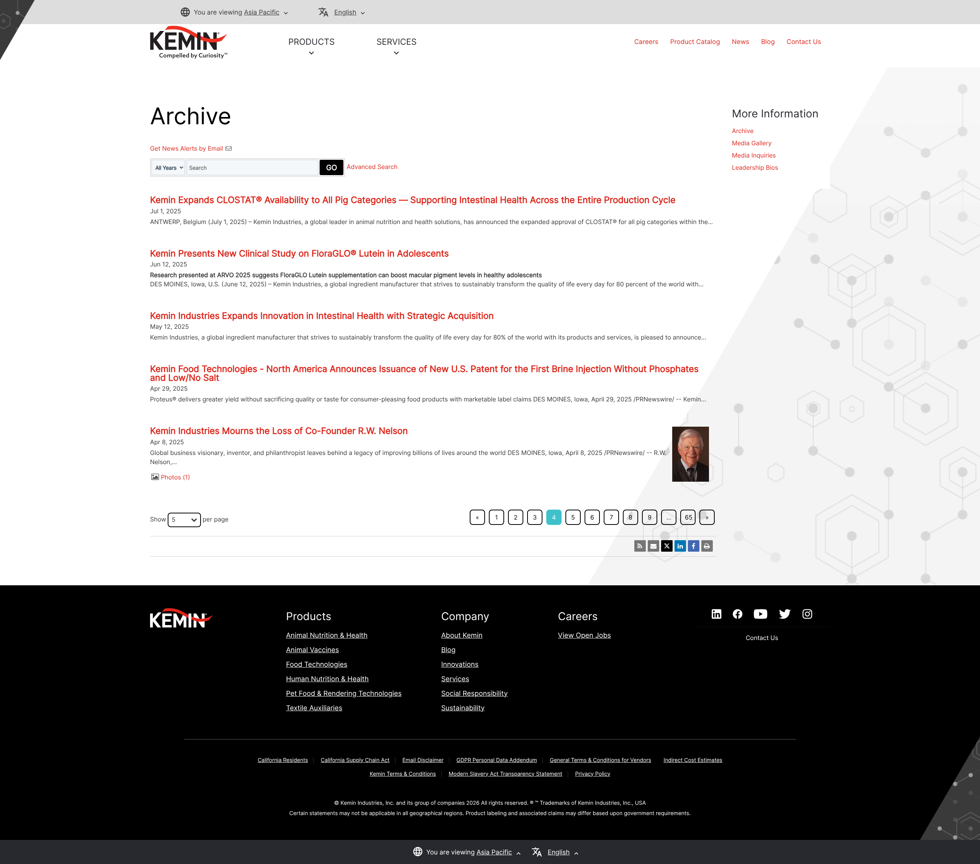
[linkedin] (716, 614)
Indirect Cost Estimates (692, 760)
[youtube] (760, 614)
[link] (188, 41)
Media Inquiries (754, 155)
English (345, 12)
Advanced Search (372, 167)
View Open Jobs (584, 636)
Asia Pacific (261, 12)
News (740, 42)
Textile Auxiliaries (314, 708)
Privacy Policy (592, 774)
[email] (653, 546)
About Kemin (461, 636)
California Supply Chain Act (355, 760)
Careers (646, 42)
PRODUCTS (311, 42)
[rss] (640, 546)
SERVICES (396, 42)
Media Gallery (752, 143)
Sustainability (463, 708)
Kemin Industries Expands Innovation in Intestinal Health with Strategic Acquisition (322, 315)
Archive (743, 131)
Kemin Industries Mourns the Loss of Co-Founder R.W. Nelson (279, 431)
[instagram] (807, 614)
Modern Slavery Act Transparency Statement (505, 774)
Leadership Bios (755, 167)
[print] (707, 546)
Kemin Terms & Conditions (403, 774)
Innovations (460, 665)
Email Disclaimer (423, 760)
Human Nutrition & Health (327, 679)
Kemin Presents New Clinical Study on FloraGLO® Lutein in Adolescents (299, 253)
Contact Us (804, 42)
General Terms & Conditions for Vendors (600, 760)
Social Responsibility (474, 694)
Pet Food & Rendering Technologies (344, 694)
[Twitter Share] (667, 546)
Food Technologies (316, 665)
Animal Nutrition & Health (327, 636)
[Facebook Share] (693, 546)
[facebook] (737, 614)
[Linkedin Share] (680, 546)
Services (455, 679)
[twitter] (785, 614)
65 (689, 517)
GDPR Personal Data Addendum (496, 760)
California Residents (283, 760)
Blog (768, 42)
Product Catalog (695, 42)
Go (331, 167)
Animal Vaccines (312, 650)
